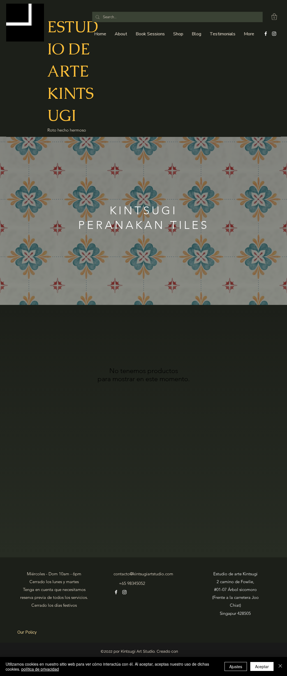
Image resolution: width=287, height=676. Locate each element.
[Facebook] (266, 33)
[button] (274, 16)
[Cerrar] (280, 666)
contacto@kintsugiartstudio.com (143, 573)
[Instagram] (274, 33)
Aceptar (262, 666)
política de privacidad (40, 669)
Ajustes (235, 666)
